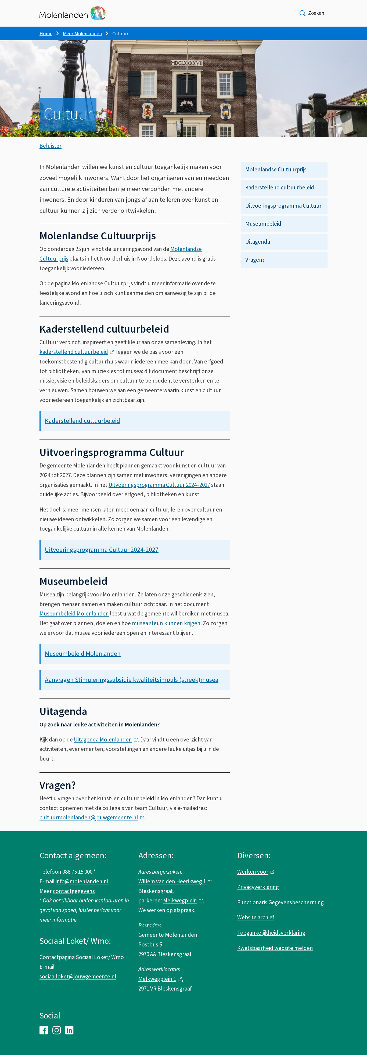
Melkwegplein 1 (158, 979)
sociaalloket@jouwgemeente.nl (77, 977)
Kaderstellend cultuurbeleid (279, 187)
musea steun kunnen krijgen (166, 623)
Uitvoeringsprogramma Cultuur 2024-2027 (102, 549)
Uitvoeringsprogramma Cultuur (283, 206)
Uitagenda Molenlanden (104, 740)
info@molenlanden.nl (82, 881)
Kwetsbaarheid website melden (275, 948)
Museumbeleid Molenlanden (74, 614)
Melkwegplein (181, 900)
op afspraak (180, 910)
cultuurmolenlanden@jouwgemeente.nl (90, 817)
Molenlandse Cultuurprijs (276, 169)
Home (45, 33)
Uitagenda (257, 242)
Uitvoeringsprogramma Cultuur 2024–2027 (159, 485)
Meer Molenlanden (82, 33)
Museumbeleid (263, 224)
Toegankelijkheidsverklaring (271, 933)
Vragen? (255, 260)
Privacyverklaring (258, 887)
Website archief (255, 917)
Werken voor (254, 872)
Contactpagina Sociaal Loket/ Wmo (81, 957)
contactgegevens (74, 891)
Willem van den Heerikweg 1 (173, 881)
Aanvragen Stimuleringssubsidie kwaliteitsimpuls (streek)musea (131, 680)
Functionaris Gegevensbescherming (280, 902)
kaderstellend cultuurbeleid (75, 352)
